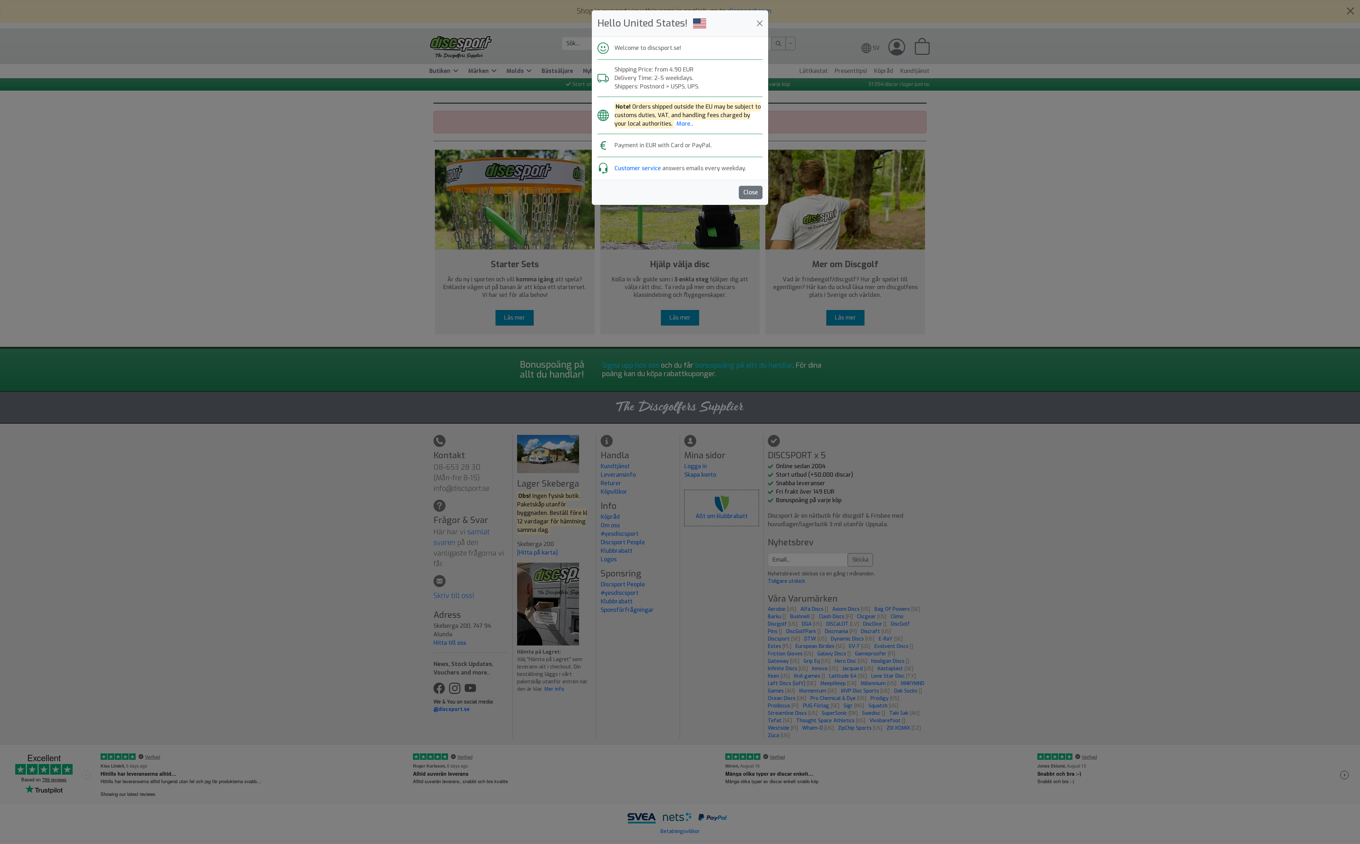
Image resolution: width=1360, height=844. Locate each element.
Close (750, 192)
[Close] (759, 23)
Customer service (637, 168)
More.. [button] (684, 123)
